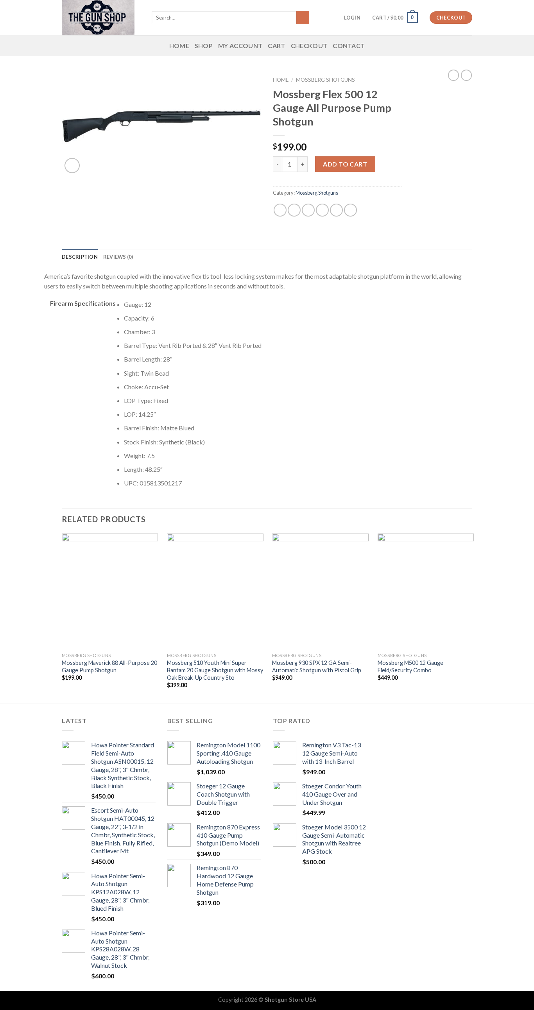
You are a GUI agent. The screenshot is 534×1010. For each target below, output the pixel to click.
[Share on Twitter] (294, 210)
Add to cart (345, 164)
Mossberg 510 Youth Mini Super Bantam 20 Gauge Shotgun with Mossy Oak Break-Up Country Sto (215, 669)
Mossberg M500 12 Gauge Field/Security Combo (410, 666)
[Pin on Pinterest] (322, 210)
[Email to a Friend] (308, 210)
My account (240, 45)
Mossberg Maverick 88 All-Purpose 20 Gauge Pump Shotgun (109, 666)
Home (179, 45)
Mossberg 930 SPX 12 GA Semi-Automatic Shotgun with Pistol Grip (316, 666)
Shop (204, 45)
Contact (349, 45)
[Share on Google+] (336, 210)
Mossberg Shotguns (325, 80)
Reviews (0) (118, 257)
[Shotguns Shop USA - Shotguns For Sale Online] (101, 17)
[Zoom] (72, 165)
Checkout (309, 45)
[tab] (80, 257)
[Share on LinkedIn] (350, 210)
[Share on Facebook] (280, 210)
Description (80, 257)
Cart (276, 45)
